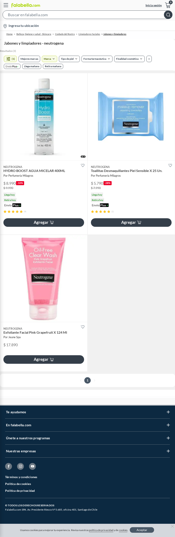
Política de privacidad (20, 490)
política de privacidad (101, 530)
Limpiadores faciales (89, 34)
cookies (123, 530)
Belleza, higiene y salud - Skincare (33, 34)
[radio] (5, 211)
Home (9, 34)
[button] (87, 15)
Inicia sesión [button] (154, 5)
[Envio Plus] (12, 66)
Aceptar (142, 530)
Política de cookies (18, 484)
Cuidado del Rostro (65, 34)
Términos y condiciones (21, 477)
